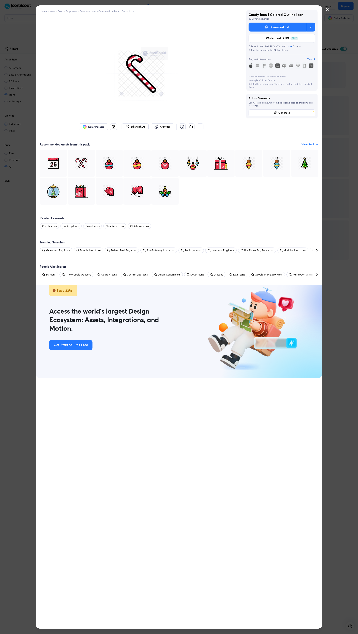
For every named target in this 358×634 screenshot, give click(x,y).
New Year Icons (115, 226)
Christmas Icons (88, 11)
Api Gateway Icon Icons (161, 250)
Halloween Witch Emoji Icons (310, 274)
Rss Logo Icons (193, 250)
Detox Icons (197, 274)
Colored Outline (267, 80)
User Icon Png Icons (222, 250)
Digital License (281, 50)
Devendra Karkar (260, 18)
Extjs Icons (239, 274)
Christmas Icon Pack (108, 11)
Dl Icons (218, 274)
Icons (52, 11)
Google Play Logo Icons (268, 274)
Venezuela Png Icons (58, 250)
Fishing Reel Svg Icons (123, 250)
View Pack (308, 144)
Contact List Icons (137, 274)
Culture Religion (294, 84)
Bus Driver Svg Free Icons (259, 250)
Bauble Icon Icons (90, 250)
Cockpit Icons (109, 274)
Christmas (279, 84)
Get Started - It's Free (71, 345)
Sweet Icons (92, 226)
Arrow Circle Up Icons (78, 274)
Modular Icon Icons (295, 250)
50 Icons (51, 274)
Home (43, 11)
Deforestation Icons (169, 274)
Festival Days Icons (67, 11)
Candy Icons (128, 11)
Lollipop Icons (71, 226)
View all (311, 59)
